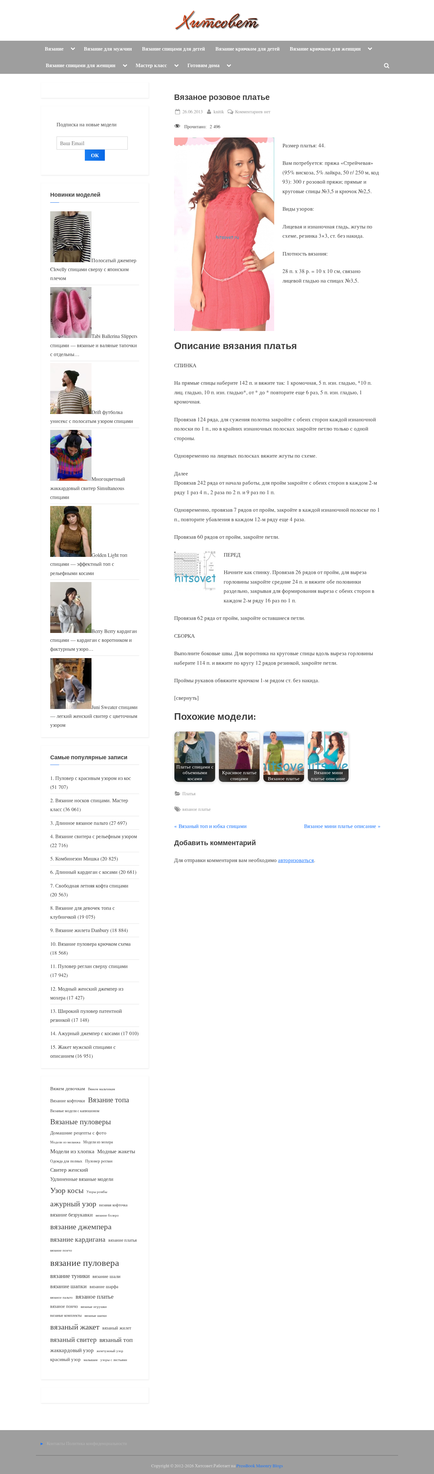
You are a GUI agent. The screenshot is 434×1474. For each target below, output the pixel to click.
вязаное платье (196, 809)
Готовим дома (203, 65)
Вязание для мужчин (108, 49)
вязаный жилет (116, 1328)
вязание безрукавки (71, 1214)
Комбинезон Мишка (77, 858)
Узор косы (67, 1190)
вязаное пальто (61, 1297)
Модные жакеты (116, 1151)
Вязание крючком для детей (247, 49)
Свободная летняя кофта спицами (91, 885)
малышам (91, 1360)
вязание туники (70, 1276)
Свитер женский (69, 1169)
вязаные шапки (96, 1315)
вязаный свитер (73, 1339)
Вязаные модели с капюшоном (74, 1110)
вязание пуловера (84, 1262)
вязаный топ (116, 1339)
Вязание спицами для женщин (80, 65)
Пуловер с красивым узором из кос (93, 778)
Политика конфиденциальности (96, 1443)
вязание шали (106, 1276)
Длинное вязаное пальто (81, 822)
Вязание (54, 49)
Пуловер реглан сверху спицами (93, 966)
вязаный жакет (74, 1326)
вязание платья (122, 1240)
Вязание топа (108, 1099)
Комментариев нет (252, 112)
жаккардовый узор (72, 1350)
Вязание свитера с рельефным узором (96, 836)
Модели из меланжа (65, 1142)
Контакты (56, 1443)
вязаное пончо (64, 1306)
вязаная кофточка (113, 1204)
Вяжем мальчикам (101, 1088)
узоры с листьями (113, 1359)
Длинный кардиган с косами (86, 871)
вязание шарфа (104, 1286)
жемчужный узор (110, 1351)
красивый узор (65, 1359)
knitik (219, 111)
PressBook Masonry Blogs (259, 1466)
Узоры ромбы (96, 1191)
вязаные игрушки (94, 1306)
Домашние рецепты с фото (78, 1132)
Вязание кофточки (67, 1101)
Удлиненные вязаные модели (81, 1179)
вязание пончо (61, 1250)
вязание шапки (68, 1286)
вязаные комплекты (66, 1315)
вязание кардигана (77, 1239)
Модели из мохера (98, 1141)
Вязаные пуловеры (80, 1121)
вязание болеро (107, 1215)
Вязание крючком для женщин (325, 49)
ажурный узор (73, 1203)
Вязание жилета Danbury (82, 930)
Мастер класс (151, 65)
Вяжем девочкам (67, 1088)
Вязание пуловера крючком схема (94, 943)
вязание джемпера (81, 1226)
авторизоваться (296, 860)
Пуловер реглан (98, 1161)
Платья (188, 793)
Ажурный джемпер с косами (89, 1033)
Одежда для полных (66, 1161)
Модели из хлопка (72, 1151)
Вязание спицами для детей (173, 49)
